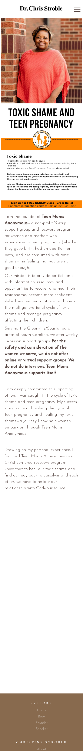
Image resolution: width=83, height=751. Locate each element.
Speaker (41, 729)
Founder (41, 723)
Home (41, 710)
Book (41, 716)
